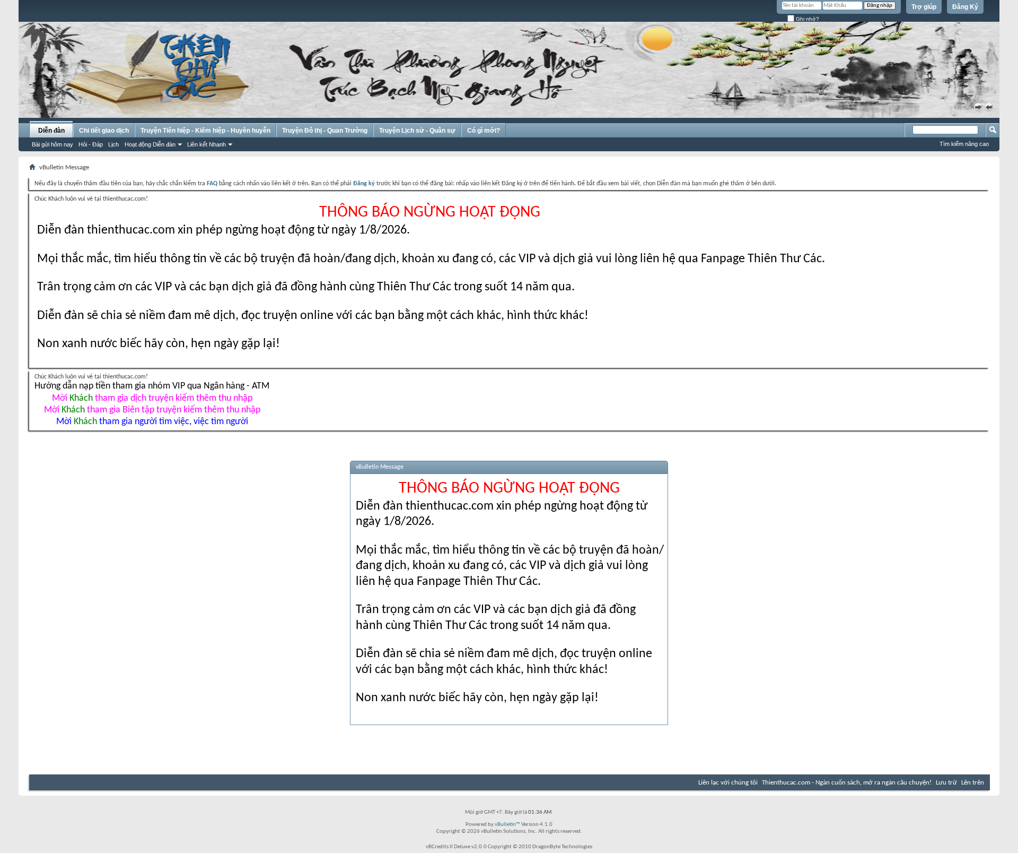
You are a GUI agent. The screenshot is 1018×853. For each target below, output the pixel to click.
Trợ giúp (923, 7)
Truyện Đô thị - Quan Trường (324, 130)
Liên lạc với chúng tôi (728, 782)
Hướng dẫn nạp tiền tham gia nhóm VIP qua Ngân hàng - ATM (151, 386)
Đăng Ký (965, 7)
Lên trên (972, 782)
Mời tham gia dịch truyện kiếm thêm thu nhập (152, 398)
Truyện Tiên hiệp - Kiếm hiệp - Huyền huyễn (205, 130)
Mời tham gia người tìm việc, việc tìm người (152, 422)
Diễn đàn (51, 130)
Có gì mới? (483, 130)
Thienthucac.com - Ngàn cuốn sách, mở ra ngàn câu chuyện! (847, 782)
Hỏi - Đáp (90, 144)
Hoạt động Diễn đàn (150, 144)
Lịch (113, 144)
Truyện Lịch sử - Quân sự (417, 130)
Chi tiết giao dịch (104, 130)
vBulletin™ (507, 825)
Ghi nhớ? (806, 19)
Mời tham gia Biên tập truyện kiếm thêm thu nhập (152, 410)
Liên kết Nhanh (206, 144)
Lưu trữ (946, 782)
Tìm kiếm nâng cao (964, 144)
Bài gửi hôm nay (52, 144)
